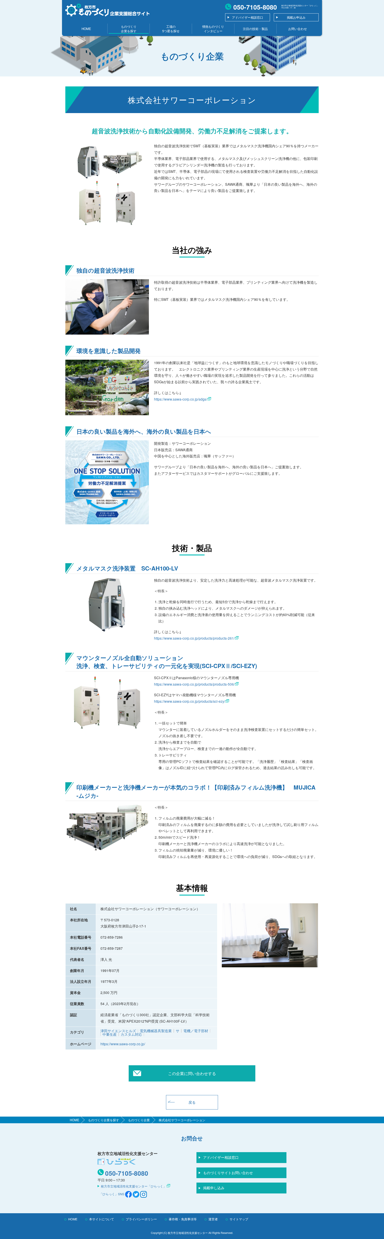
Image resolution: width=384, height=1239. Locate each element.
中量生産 (109, 1034)
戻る (192, 1102)
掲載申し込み (213, 1187)
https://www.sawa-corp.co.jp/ (122, 1043)
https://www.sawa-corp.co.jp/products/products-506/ (194, 684)
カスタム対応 (131, 1034)
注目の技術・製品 (255, 28)
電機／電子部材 (195, 1030)
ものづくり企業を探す (128, 28)
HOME (86, 28)
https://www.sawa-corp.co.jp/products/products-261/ (194, 638)
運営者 (213, 1219)
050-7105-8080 (126, 1173)
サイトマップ (239, 1219)
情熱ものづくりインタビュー (213, 28)
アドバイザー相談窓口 (247, 17)
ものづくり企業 (139, 1120)
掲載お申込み (296, 17)
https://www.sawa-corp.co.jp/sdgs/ (180, 399)
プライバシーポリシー (141, 1219)
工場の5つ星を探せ (171, 28)
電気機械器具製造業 (156, 1030)
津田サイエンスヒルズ (118, 1030)
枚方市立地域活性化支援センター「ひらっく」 (133, 1186)
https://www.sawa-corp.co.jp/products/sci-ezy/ (189, 701)
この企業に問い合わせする (192, 1073)
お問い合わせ (297, 28)
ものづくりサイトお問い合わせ (228, 1172)
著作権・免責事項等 (183, 1219)
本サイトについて (101, 1219)
